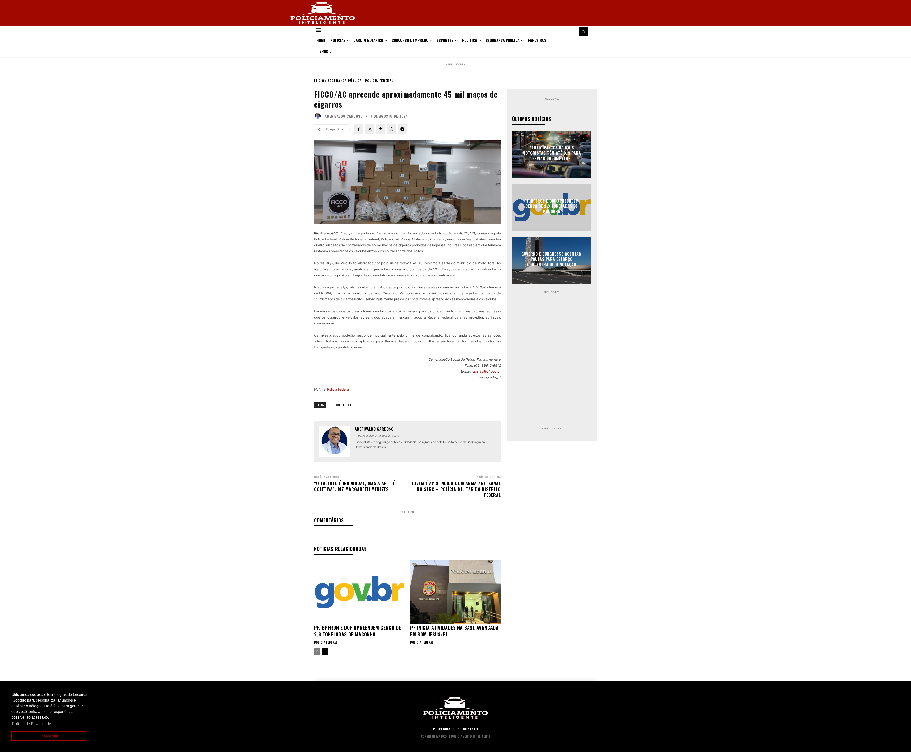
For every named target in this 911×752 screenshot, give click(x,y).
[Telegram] (402, 129)
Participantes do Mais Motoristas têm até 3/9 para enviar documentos (551, 153)
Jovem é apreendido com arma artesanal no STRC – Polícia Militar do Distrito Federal (456, 489)
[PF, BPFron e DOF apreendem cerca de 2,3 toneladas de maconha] (359, 592)
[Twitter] (369, 129)
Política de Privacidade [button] (31, 724)
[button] (583, 31)
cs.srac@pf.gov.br (486, 371)
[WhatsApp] (391, 129)
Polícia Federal (379, 80)
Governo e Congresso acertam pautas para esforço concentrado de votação (551, 259)
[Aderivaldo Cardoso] (319, 116)
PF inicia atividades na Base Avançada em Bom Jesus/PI (454, 631)
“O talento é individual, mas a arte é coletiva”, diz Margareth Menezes (354, 486)
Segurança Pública (345, 80)
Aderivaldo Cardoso (344, 116)
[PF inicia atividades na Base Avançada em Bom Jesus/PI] (455, 592)
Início (319, 80)
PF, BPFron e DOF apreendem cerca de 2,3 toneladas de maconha (357, 631)
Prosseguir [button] (49, 736)
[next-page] (325, 651)
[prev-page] (317, 651)
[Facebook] (358, 129)
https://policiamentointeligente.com (377, 435)
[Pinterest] (380, 129)
